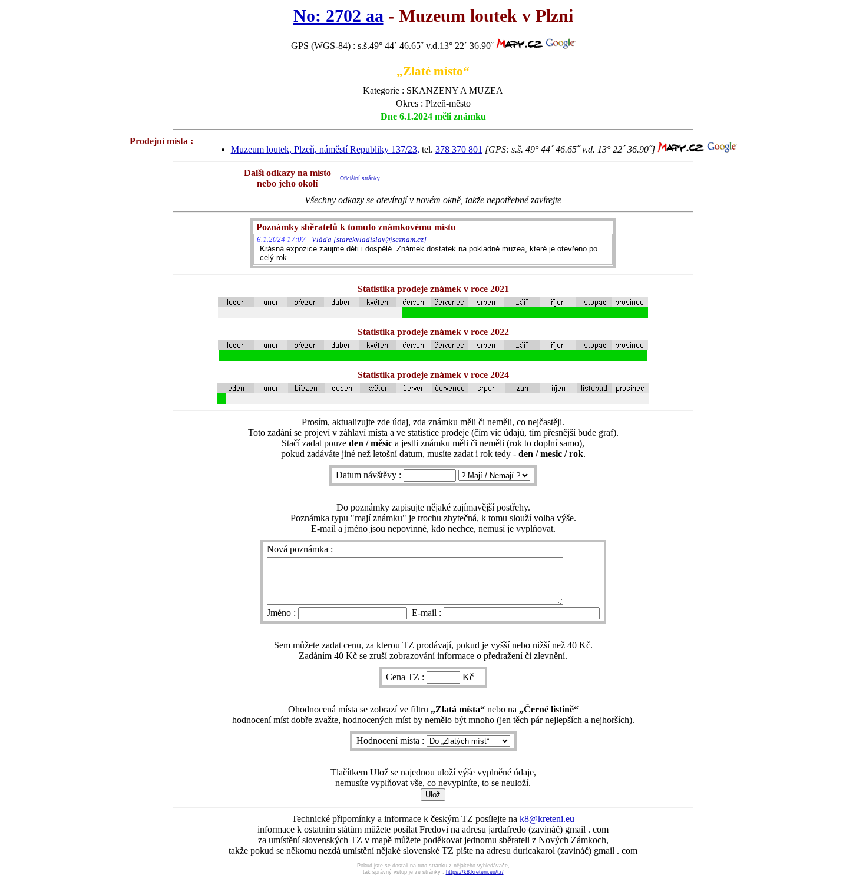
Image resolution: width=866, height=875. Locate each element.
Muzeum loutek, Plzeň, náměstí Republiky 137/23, (325, 149)
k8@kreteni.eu (547, 819)
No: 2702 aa (338, 16)
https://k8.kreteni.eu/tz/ (475, 872)
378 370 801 (458, 149)
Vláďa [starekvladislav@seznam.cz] (369, 239)
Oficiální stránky (360, 178)
